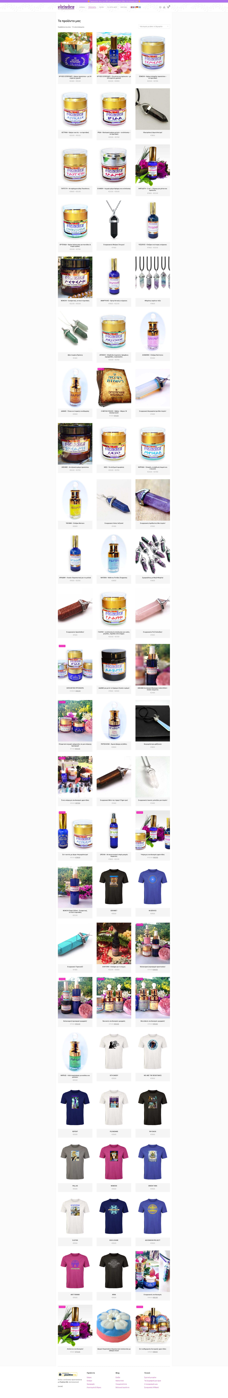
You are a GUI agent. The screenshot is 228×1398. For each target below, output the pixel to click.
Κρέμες (89, 1377)
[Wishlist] (160, 7)
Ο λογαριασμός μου (151, 1384)
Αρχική (82, 7)
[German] (137, 7)
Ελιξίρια (89, 1381)
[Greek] (139, 7)
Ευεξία (118, 1377)
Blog (101, 7)
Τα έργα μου (112, 7)
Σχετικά (124, 7)
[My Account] (164, 7)
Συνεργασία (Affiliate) (151, 1387)
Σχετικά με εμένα (150, 1377)
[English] (131, 7)
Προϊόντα (92, 7)
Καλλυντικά (120, 1381)
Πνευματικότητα (121, 1384)
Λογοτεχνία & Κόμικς (94, 1387)
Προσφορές (91, 1384)
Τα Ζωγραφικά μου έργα (152, 1381)
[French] (134, 7)
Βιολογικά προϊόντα (122, 1387)
